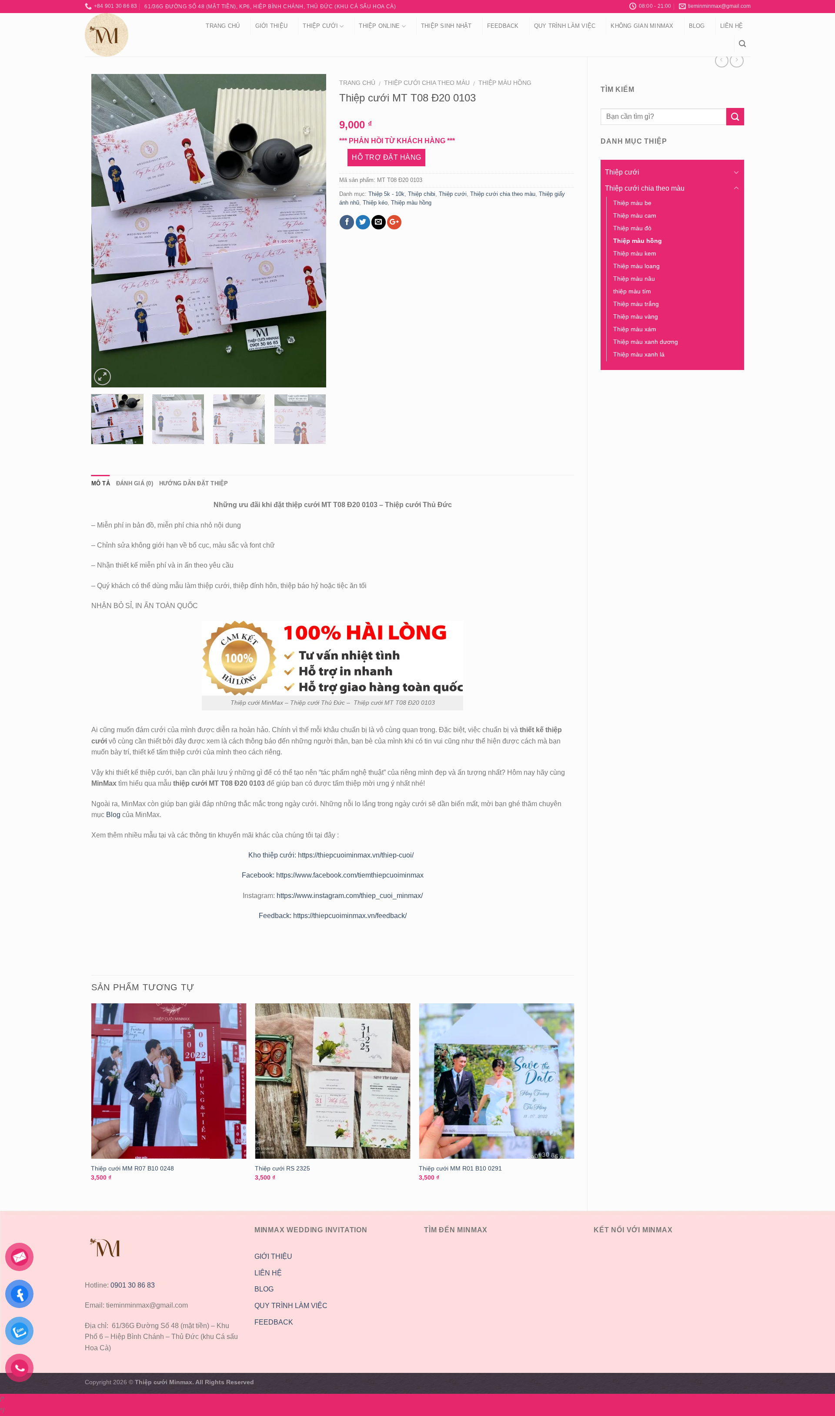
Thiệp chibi (421, 194)
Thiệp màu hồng (504, 83)
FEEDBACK (273, 1322)
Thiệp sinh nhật (446, 26)
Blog (697, 26)
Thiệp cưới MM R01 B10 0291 (460, 1168)
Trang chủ (223, 26)
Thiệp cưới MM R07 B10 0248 (132, 1168)
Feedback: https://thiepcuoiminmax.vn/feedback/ (333, 915)
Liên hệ (731, 26)
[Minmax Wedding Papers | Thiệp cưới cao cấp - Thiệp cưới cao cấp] (134, 35)
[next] (310, 230)
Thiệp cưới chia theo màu (427, 83)
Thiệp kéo (375, 202)
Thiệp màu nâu (634, 278)
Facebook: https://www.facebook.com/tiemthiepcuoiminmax (333, 875)
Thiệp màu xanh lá (639, 354)
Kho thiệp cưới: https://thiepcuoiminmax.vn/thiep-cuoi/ (332, 855)
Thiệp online (379, 26)
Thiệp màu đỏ (632, 228)
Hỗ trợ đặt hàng (386, 157)
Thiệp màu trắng (636, 303)
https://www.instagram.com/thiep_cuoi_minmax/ (350, 895)
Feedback (503, 26)
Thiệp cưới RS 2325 (282, 1168)
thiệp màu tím (632, 291)
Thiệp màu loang (636, 265)
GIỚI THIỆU (273, 1256)
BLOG (264, 1289)
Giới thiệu (271, 26)
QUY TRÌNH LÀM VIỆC (565, 26)
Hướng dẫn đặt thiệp (193, 483)
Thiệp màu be (632, 202)
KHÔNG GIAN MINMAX (642, 26)
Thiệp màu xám (634, 329)
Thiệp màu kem (634, 253)
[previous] (106, 230)
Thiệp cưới (320, 26)
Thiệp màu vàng (635, 316)
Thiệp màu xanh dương (645, 341)
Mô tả (100, 483)
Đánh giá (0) (134, 483)
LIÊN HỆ (268, 1273)
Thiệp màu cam (634, 215)
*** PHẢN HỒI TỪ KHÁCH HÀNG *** (397, 141)
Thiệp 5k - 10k (386, 194)
